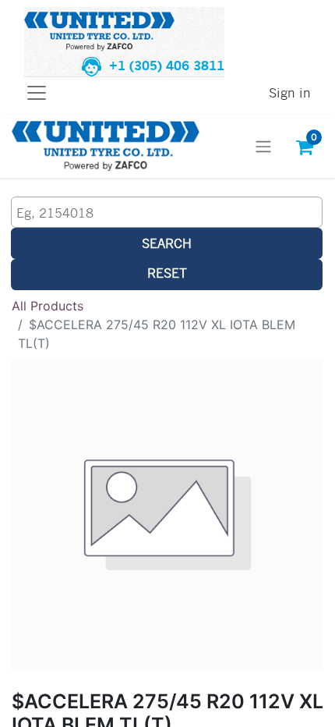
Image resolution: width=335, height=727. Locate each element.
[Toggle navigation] (263, 146)
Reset (167, 272)
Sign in (290, 92)
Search (167, 243)
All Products (47, 306)
